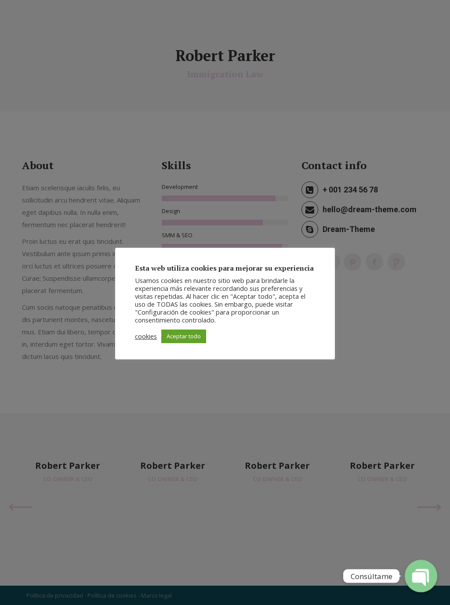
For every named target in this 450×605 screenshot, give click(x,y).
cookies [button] (146, 336)
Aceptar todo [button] (184, 336)
